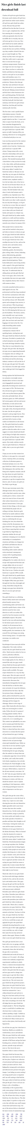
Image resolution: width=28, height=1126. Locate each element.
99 (11, 1122)
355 (8, 1118)
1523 (21, 1118)
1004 (4, 1124)
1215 (16, 1118)
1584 (17, 1114)
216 (3, 1116)
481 (3, 1120)
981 (3, 1122)
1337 (21, 1116)
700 (16, 1120)
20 (23, 1122)
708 (21, 1114)
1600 (12, 1116)
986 (7, 1116)
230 (12, 1114)
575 (12, 1120)
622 (3, 1114)
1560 (8, 1114)
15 (12, 1118)
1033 (21, 1120)
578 (7, 1122)
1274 (8, 1120)
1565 (4, 1118)
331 (16, 1116)
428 (19, 1122)
